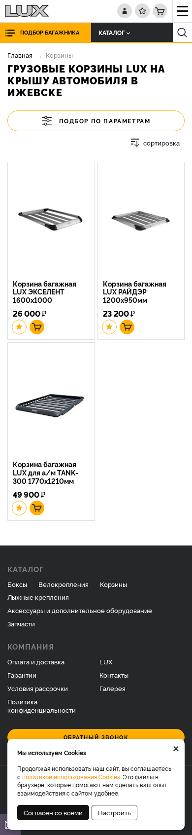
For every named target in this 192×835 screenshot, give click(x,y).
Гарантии (21, 674)
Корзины (113, 584)
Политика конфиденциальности (41, 705)
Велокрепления (63, 584)
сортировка (161, 143)
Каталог (111, 32)
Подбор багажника (49, 32)
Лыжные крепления (38, 596)
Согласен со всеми (53, 812)
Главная (19, 54)
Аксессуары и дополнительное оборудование (79, 610)
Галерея (112, 688)
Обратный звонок (96, 737)
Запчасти (21, 623)
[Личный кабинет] (124, 10)
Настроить (114, 812)
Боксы (17, 584)
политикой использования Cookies (71, 776)
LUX (105, 661)
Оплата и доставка (35, 661)
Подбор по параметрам (105, 120)
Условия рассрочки (37, 688)
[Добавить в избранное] (19, 327)
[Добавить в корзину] (37, 327)
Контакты (113, 674)
